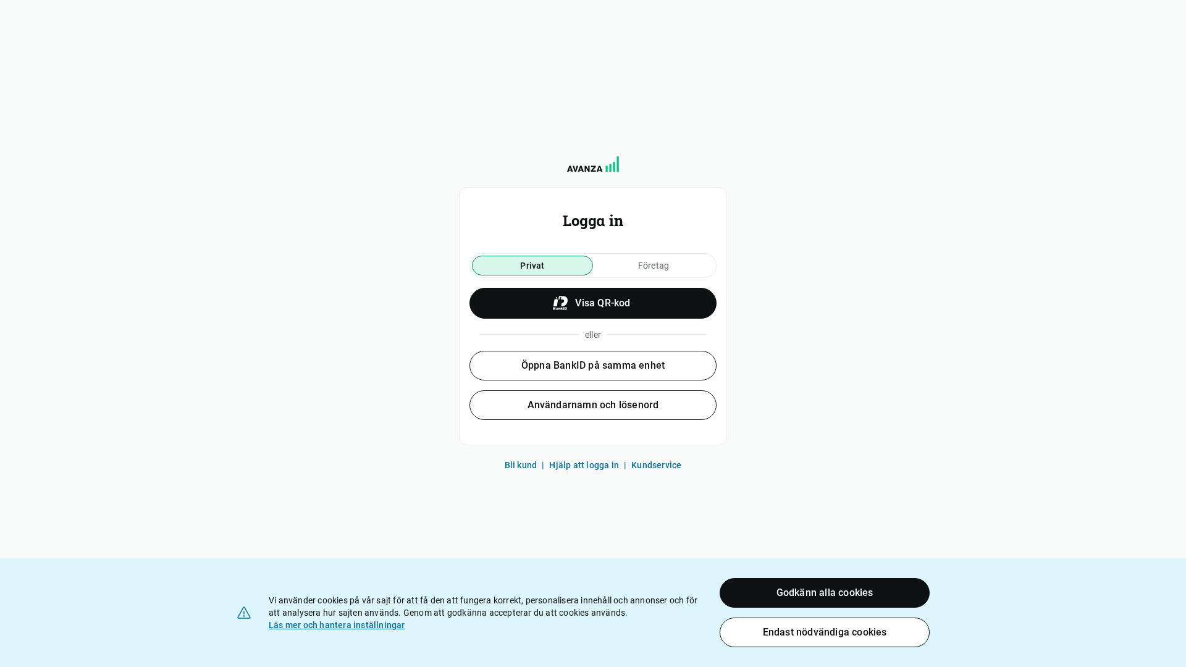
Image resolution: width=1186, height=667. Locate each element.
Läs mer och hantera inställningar (337, 625)
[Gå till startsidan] (593, 164)
